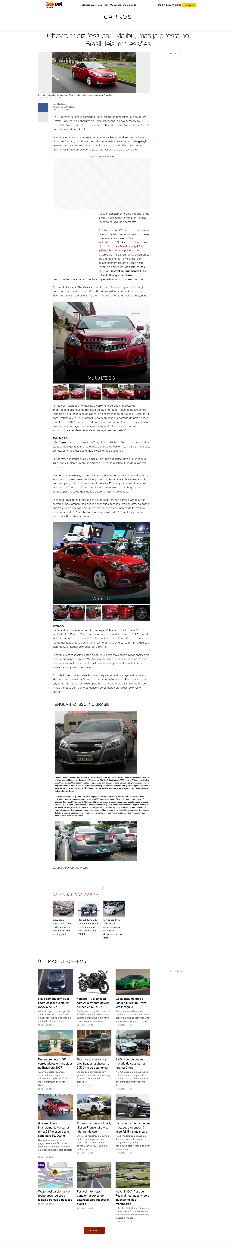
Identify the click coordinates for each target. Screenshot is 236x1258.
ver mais (92, 1230)
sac (159, 5)
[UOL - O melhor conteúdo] (54, 5)
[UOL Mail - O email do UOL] (166, 5)
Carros (118, 17)
